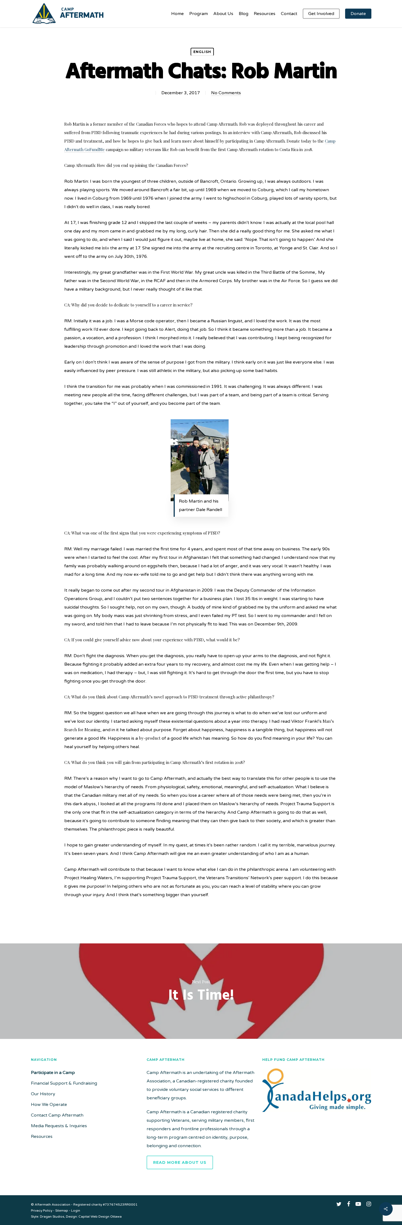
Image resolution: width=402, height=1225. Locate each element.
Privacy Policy (41, 1210)
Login (75, 1210)
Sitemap (61, 1210)
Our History (43, 1094)
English (202, 52)
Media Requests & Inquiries (59, 1126)
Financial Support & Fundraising (64, 1083)
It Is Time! (201, 991)
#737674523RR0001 (120, 1204)
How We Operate (49, 1104)
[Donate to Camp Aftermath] (316, 1114)
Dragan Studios (52, 1216)
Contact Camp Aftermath (57, 1115)
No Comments (226, 93)
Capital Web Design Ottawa (100, 1216)
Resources (42, 1136)
